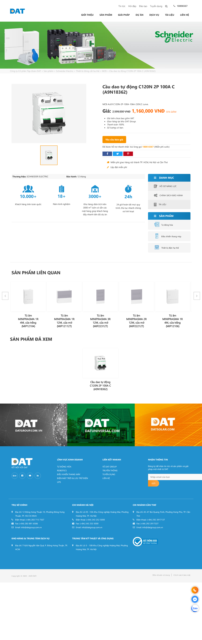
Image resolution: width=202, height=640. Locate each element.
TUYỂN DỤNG (108, 474)
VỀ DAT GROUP (109, 466)
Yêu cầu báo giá (114, 139)
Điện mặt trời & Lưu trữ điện (72, 478)
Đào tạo (143, 6)
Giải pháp (124, 15)
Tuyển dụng (156, 6)
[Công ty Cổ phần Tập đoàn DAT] (17, 11)
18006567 (182, 5)
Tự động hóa (167, 224)
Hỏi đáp (132, 6)
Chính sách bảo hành (171, 195)
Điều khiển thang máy (171, 236)
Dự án (139, 15)
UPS (59, 482)
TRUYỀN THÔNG (110, 470)
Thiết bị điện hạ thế (170, 247)
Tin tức (121, 6)
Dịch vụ (154, 15)
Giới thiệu (87, 15)
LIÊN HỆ (106, 478)
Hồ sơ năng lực (168, 186)
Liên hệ (184, 15)
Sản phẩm (106, 15)
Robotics (62, 470)
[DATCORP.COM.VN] (33, 425)
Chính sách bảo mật (181, 575)
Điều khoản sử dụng (161, 575)
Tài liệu (169, 15)
